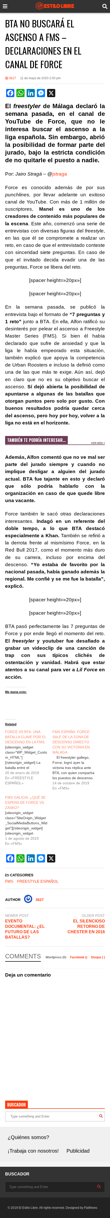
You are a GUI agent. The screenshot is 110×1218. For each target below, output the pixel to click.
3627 (12, 78)
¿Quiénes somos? (28, 1137)
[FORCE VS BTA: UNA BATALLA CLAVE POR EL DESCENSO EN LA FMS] (28, 757)
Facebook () (79, 957)
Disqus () (98, 957)
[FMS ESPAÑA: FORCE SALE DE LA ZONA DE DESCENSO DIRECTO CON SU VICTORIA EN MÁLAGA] (76, 760)
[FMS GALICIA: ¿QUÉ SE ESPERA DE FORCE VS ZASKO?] (28, 820)
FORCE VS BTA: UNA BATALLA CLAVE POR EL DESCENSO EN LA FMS (25, 737)
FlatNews (90, 1208)
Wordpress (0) (56, 957)
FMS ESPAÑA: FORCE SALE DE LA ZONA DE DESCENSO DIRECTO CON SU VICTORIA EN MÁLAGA (71, 742)
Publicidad (78, 1151)
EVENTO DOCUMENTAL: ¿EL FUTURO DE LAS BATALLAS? (25, 929)
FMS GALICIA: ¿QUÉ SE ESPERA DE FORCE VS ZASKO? (25, 802)
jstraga (59, 174)
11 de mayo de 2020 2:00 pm (40, 78)
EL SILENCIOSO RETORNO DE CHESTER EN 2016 (86, 926)
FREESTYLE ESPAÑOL (37, 881)
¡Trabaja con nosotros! (33, 1151)
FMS (9, 881)
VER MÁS (97, 443)
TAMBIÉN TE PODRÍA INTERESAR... (36, 440)
